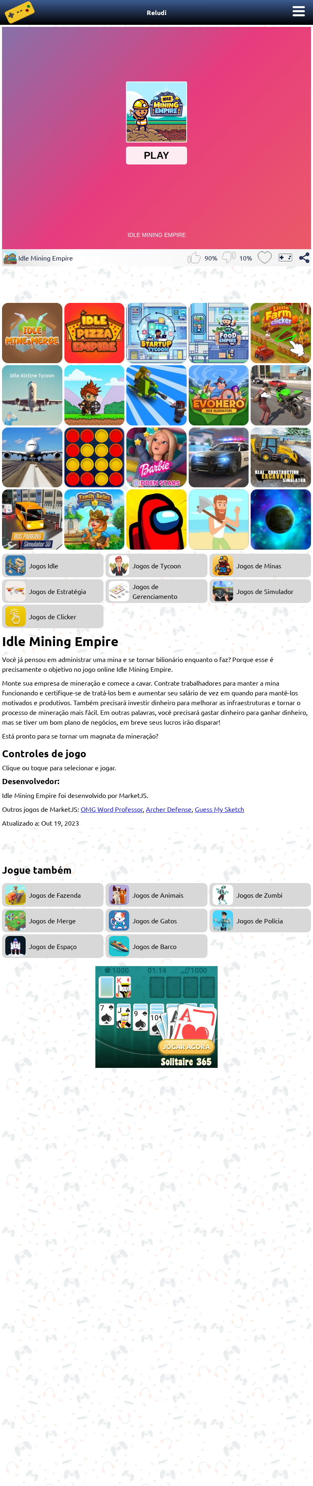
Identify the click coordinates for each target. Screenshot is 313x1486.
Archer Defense (169, 809)
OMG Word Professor (112, 809)
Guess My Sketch (219, 809)
